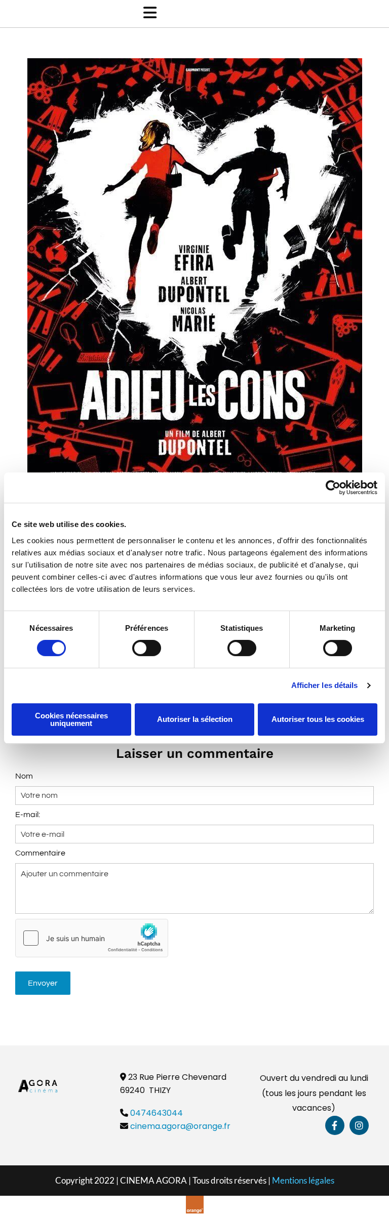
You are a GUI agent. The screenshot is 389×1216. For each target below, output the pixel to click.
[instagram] (359, 1125)
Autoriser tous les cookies (317, 719)
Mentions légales (303, 1180)
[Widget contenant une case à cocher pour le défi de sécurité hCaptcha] (91, 938)
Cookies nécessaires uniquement (71, 719)
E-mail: (27, 814)
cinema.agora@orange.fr (180, 1126)
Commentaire (40, 853)
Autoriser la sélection (194, 719)
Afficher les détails (324, 685)
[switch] (146, 648)
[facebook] (334, 1125)
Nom (24, 776)
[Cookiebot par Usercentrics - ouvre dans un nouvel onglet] (333, 487)
